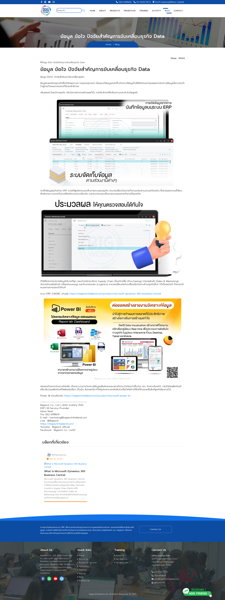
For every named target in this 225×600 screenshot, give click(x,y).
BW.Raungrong (59, 454)
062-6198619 (125, 2)
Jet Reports (121, 559)
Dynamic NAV (122, 562)
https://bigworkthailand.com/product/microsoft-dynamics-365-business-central (115, 294)
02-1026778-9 (143, 2)
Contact (178, 10)
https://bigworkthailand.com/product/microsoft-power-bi (97, 396)
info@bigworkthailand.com (166, 579)
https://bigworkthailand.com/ (57, 424)
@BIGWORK (159, 582)
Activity (156, 10)
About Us (83, 559)
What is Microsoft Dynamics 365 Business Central (64, 473)
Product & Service (87, 562)
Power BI (119, 555)
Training (143, 10)
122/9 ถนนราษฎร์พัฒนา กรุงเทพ (169, 2)
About (102, 10)
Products (115, 10)
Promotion (129, 10)
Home (92, 10)
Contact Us (84, 580)
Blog (167, 10)
